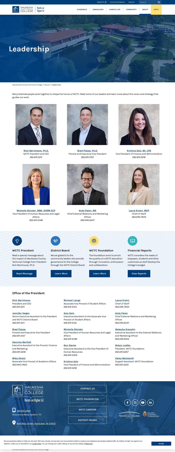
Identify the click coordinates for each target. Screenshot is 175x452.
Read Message (24, 273)
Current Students (117, 2)
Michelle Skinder (73, 329)
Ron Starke (70, 345)
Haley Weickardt (124, 358)
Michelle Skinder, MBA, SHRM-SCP (36, 210)
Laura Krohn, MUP (139, 210)
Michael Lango (72, 300)
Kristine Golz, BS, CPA (139, 150)
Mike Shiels (18, 358)
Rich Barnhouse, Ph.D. (36, 150)
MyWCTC (100, 2)
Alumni (131, 2)
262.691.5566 (23, 411)
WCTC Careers (87, 409)
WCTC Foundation (87, 399)
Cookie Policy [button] (36, 444)
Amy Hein (69, 313)
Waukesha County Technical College (27, 85)
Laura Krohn (122, 300)
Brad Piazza (19, 329)
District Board (87, 420)
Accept (161, 444)
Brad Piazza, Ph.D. (87, 150)
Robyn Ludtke (122, 345)
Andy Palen (121, 313)
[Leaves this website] (129, 417)
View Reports (139, 273)
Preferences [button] (88, 444)
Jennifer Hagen (21, 313)
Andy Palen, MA (87, 210)
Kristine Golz (71, 361)
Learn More (61, 273)
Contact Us (87, 388)
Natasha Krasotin (125, 329)
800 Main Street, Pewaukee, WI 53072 (36, 423)
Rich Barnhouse (21, 300)
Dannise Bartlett (21, 342)
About (46, 85)
